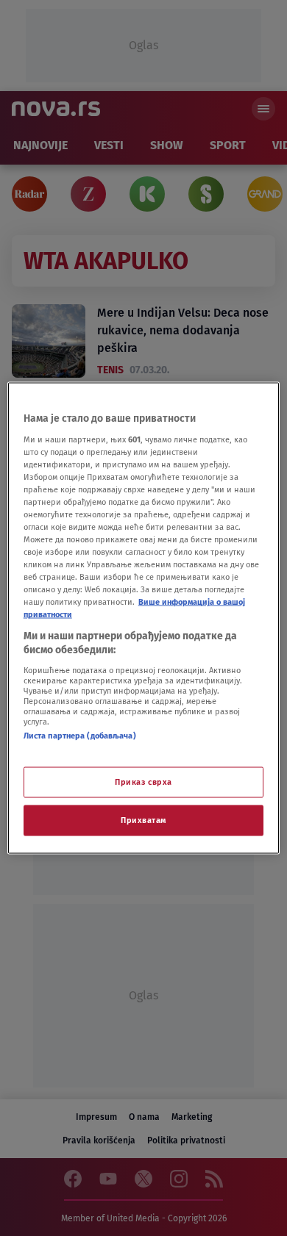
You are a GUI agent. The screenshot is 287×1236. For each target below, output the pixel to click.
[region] (143, 618)
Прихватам (143, 820)
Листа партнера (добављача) (80, 735)
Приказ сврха (143, 782)
